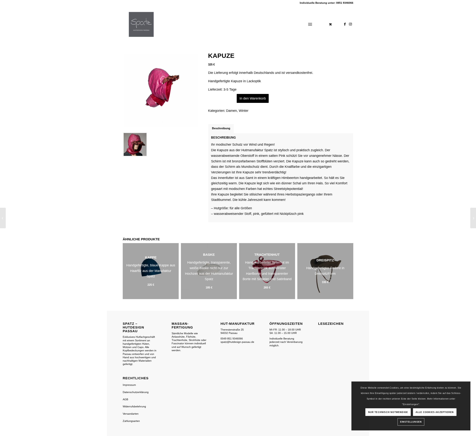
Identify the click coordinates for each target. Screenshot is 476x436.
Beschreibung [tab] (221, 128)
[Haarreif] (3, 218)
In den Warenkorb (252, 98)
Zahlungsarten (131, 420)
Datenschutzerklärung (136, 392)
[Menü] (310, 24)
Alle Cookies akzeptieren (435, 412)
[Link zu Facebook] (345, 24)
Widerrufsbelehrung (134, 406)
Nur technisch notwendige (388, 412)
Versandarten (131, 413)
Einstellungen (411, 422)
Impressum (129, 384)
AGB (125, 399)
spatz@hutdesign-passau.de (237, 341)
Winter (243, 111)
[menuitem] (310, 24)
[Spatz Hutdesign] (141, 24)
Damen (231, 111)
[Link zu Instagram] (350, 24)
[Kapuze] (473, 218)
